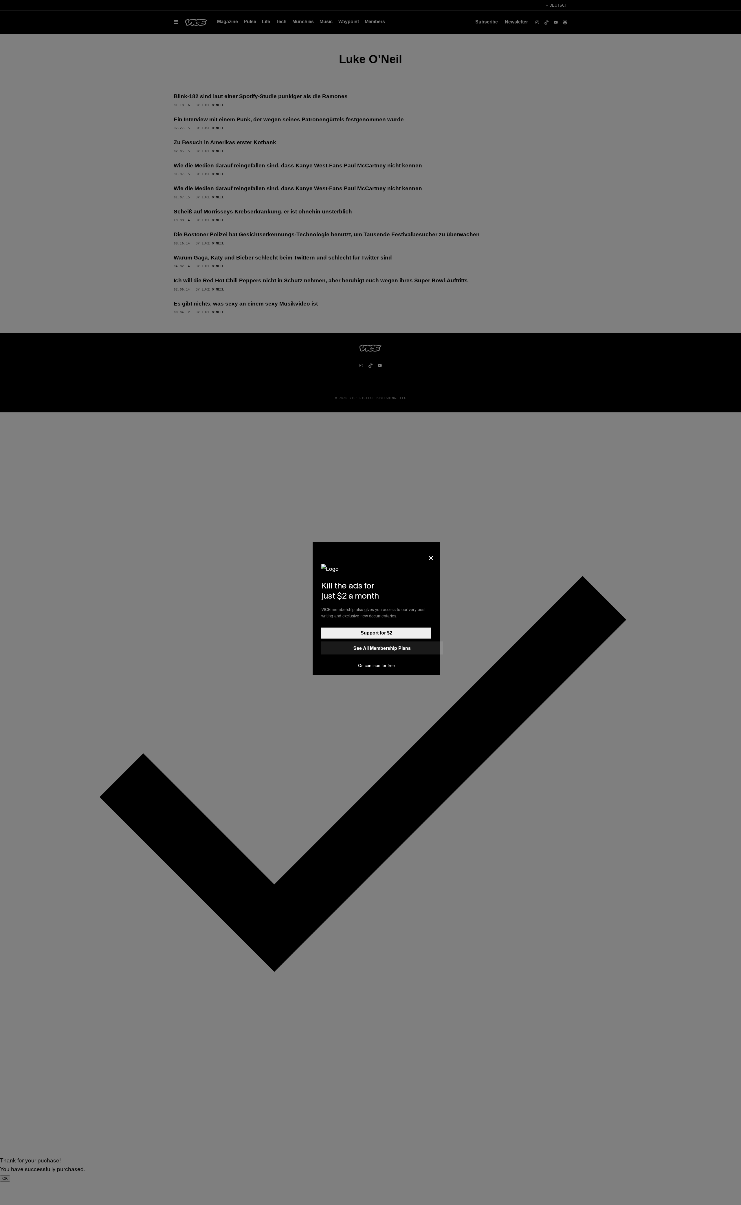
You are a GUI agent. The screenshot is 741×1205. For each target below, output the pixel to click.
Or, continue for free (376, 665)
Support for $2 (376, 632)
